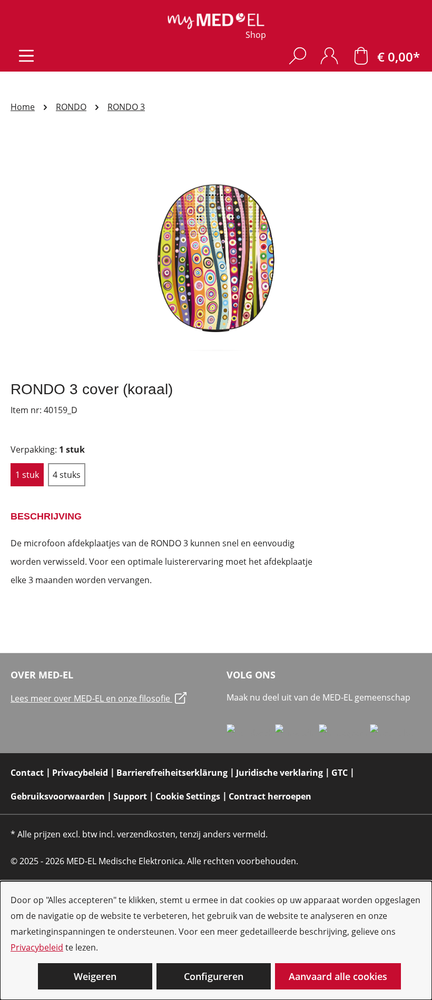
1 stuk (27, 475)
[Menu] (26, 55)
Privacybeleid (37, 947)
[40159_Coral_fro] (215, 258)
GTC (339, 772)
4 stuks (67, 475)
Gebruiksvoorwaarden (58, 796)
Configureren (213, 976)
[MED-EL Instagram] (344, 732)
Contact (27, 772)
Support (130, 796)
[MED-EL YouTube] (392, 732)
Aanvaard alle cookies (338, 976)
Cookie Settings (187, 796)
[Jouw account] (329, 55)
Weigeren (95, 976)
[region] (216, 258)
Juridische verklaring (279, 772)
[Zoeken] (297, 55)
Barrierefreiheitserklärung (172, 772)
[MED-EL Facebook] (251, 732)
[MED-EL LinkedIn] (297, 732)
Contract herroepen (270, 796)
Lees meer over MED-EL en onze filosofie (91, 698)
